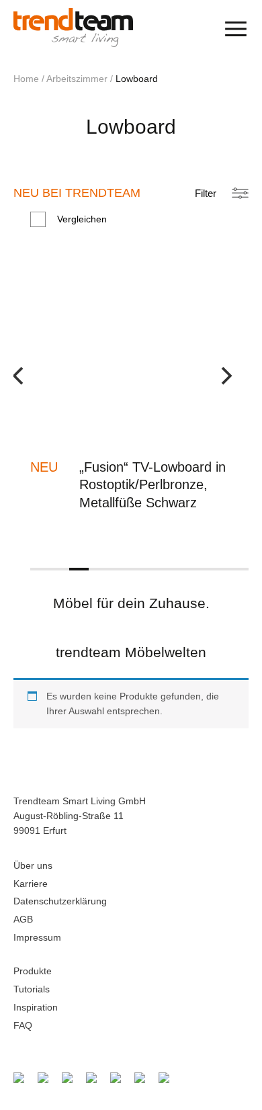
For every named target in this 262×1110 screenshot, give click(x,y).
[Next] (234, 385)
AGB (23, 919)
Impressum (37, 937)
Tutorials (31, 989)
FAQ (22, 1025)
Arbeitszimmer (76, 78)
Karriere (30, 883)
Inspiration (35, 1007)
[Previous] (28, 385)
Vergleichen (82, 219)
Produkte (32, 971)
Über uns (32, 865)
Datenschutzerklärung (60, 901)
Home (26, 78)
